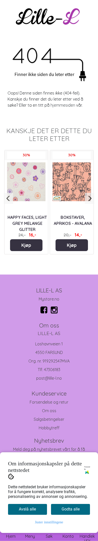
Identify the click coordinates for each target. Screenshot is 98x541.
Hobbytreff (49, 427)
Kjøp (26, 245)
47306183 (52, 369)
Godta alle (71, 509)
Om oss (49, 410)
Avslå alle (27, 509)
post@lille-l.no (49, 378)
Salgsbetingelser (49, 419)
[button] (8, 198)
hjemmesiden (63, 105)
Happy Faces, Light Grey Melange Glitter (27, 223)
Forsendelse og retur (49, 402)
